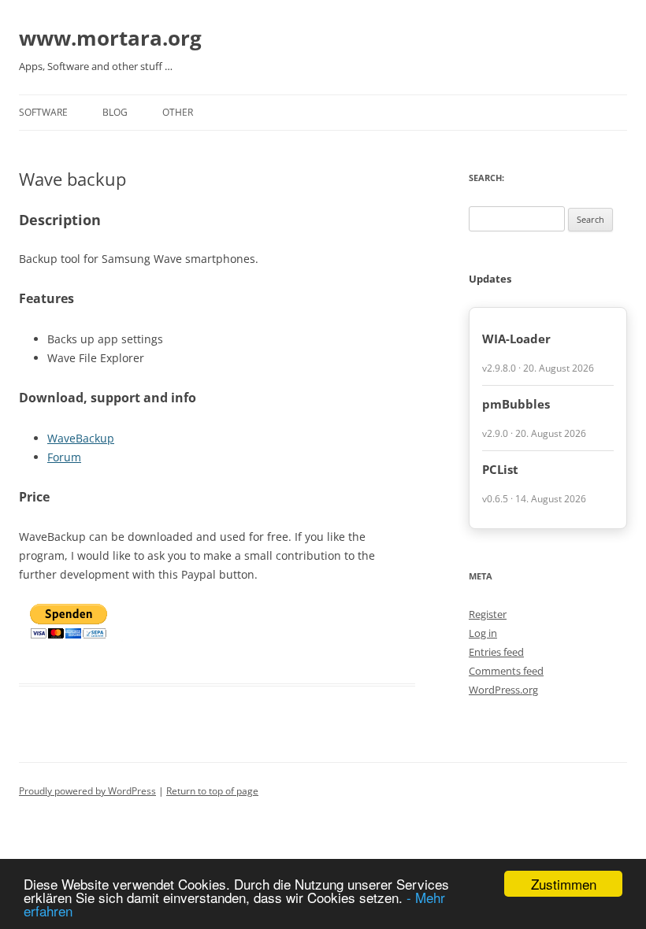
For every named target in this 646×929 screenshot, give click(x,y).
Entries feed (496, 652)
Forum (64, 457)
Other (177, 112)
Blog (115, 112)
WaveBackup (80, 438)
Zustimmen (563, 884)
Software (43, 112)
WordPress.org (503, 690)
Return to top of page (212, 791)
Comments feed (506, 671)
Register (488, 614)
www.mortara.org (110, 38)
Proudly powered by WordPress (87, 791)
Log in (483, 633)
